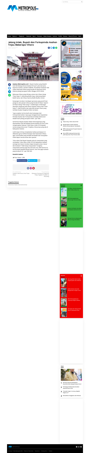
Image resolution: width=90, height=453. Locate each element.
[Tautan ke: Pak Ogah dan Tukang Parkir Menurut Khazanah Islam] (64, 312)
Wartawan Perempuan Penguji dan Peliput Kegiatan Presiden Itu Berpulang (40, 174)
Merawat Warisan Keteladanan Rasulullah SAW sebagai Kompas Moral (72, 383)
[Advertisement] (45, 24)
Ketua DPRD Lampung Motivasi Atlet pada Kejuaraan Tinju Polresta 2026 (71, 134)
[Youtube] (33, 168)
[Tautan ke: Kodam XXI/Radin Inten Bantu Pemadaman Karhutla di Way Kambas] (64, 212)
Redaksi (50, 451)
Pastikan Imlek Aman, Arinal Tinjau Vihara (21, 173)
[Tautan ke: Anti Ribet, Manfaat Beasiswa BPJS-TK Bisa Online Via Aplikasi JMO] (64, 192)
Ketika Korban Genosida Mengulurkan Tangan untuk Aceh (74, 289)
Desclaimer (37, 451)
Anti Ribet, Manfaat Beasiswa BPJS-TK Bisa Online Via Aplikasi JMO (75, 189)
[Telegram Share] (54, 48)
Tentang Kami (44, 451)
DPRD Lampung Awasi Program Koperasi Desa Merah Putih (72, 129)
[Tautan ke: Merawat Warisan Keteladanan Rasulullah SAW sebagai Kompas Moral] (71, 375)
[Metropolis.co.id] (23, 8)
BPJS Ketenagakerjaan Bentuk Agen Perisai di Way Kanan (74, 199)
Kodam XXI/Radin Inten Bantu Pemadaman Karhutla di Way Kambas (75, 209)
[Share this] (49, 48)
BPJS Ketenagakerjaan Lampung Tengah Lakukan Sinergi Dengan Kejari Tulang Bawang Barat (74, 299)
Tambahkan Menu (11, 1)
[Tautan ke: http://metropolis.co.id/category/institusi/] (81, 185)
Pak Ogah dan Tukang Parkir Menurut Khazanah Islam (74, 309)
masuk (15, 185)
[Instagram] (31, 168)
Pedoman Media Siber (28, 451)
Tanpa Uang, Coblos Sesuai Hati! (70, 121)
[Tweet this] (51, 48)
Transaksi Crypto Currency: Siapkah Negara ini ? (71, 392)
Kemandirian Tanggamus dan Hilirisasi (72, 395)
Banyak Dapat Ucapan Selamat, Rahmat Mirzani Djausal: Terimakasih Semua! (71, 125)
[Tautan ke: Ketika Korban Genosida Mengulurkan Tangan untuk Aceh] (64, 292)
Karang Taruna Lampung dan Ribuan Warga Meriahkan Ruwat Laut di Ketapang (75, 219)
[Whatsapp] (56, 48)
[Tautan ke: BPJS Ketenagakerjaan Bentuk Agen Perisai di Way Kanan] (64, 202)
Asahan (9, 48)
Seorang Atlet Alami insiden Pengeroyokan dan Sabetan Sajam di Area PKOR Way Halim (74, 279)
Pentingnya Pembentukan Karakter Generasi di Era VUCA (71, 387)
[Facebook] (28, 168)
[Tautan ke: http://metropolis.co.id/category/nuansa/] (81, 276)
